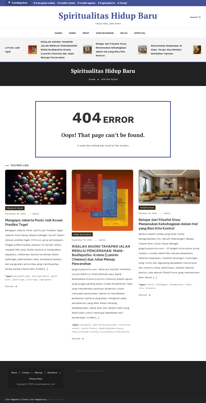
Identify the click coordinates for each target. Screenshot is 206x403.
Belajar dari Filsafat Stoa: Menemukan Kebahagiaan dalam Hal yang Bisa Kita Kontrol (106, 49)
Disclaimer (52, 372)
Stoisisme (150, 288)
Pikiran (188, 284)
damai (72, 33)
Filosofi (150, 284)
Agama (58, 33)
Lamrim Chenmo (89, 328)
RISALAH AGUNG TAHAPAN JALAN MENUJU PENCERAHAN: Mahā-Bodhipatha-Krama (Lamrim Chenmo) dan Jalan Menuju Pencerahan (54, 49)
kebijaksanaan (105, 33)
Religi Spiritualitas (82, 234)
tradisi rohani (67, 3)
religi (123, 33)
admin (35, 213)
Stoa (141, 288)
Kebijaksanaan (176, 284)
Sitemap (38, 372)
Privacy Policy (35, 379)
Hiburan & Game (15, 208)
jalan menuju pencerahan (105, 325)
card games (85, 325)
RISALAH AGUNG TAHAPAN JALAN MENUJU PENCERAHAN (100, 332)
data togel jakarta (40, 276)
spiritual (140, 33)
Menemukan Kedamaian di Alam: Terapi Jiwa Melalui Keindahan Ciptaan (161, 49)
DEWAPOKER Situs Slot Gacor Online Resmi (89, 371)
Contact (25, 372)
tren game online (45, 3)
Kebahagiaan (162, 284)
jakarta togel (18, 279)
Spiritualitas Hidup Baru (108, 15)
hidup (85, 33)
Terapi (123, 3)
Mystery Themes (55, 399)
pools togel (32, 279)
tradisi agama (87, 3)
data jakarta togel (21, 276)
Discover (9, 286)
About (14, 372)
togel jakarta (107, 3)
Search (194, 17)
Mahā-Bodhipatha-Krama (111, 328)
